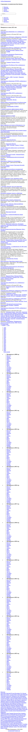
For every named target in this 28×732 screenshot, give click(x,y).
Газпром (15, 42)
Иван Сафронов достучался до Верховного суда (13, 125)
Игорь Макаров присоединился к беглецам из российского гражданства (12, 267)
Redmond (11, 726)
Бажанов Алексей (17, 313)
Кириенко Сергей (10, 286)
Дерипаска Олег (15, 696)
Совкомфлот (18, 296)
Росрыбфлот (19, 722)
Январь (8, 357)
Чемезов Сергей (5, 701)
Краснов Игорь (14, 709)
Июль (8, 365)
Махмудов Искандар (18, 704)
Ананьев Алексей (20, 708)
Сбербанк (16, 305)
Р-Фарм (22, 145)
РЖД (7, 288)
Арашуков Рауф (8, 313)
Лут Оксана (23, 693)
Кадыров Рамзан (5, 702)
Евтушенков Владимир (16, 70)
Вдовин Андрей (17, 85)
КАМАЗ (16, 106)
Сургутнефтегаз (5, 45)
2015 (5, 335)
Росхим (11, 725)
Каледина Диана (10, 58)
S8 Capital (19, 726)
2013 (5, 333)
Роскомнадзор (10, 258)
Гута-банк (24, 724)
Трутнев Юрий (19, 286)
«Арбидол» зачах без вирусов (8, 139)
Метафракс (15, 725)
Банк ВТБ (9, 42)
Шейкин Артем (19, 50)
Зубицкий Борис (20, 154)
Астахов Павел (13, 694)
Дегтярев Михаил (5, 70)
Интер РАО (9, 99)
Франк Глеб (4, 708)
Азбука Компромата (6, 1)
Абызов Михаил (10, 69)
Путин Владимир (15, 74)
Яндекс (15, 99)
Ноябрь (8, 370)
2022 (5, 345)
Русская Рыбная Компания (7, 721)
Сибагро (11, 724)
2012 (5, 331)
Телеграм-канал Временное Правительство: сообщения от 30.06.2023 (12, 55)
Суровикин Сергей (16, 59)
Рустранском (17, 721)
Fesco (7, 77)
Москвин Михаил (10, 97)
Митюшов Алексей (20, 316)
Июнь (8, 363)
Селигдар (21, 725)
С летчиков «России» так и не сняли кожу (11, 186)
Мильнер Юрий (18, 240)
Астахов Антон (12, 710)
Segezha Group (15, 41)
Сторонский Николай (11, 241)
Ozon (7, 713)
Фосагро (11, 45)
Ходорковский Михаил (15, 702)
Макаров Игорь (10, 240)
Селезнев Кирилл (20, 318)
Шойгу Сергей (4, 226)
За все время (7, 352)
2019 (5, 341)
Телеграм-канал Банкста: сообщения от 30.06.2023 (13, 47)
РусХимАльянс (4, 324)
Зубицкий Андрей (10, 154)
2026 (5, 350)
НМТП (24, 42)
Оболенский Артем (6, 317)
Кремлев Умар (4, 710)
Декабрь (9, 371)
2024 (5, 347)
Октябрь (9, 369)
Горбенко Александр (21, 706)
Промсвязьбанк (4, 305)
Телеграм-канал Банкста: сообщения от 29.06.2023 (13, 298)
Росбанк (11, 305)
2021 (5, 343)
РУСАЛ (12, 43)
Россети (21, 717)
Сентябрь (9, 367)
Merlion (24, 726)
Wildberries (3, 713)
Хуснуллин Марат (11, 89)
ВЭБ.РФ (13, 714)
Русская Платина (21, 716)
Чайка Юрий (18, 698)
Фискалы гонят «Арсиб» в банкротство (11, 199)
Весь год (9, 355)
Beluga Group (9, 294)
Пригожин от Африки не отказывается (10, 161)
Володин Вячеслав (19, 69)
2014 (5, 334)
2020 (5, 342)
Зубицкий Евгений (5, 155)
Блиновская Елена (21, 710)
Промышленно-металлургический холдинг (11, 322)
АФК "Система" (14, 77)
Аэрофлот (24, 294)
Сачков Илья (18, 86)
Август (8, 366)
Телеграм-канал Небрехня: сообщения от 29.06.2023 (14, 290)
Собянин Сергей (22, 39)
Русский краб (12, 722)
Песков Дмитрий (22, 135)
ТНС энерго (11, 718)
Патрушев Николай (22, 694)
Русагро (3, 78)
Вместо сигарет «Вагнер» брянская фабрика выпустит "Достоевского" (12, 204)
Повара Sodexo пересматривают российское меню (13, 102)
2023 (5, 346)
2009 (5, 327)
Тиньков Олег (21, 241)
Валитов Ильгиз (18, 697)
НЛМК (19, 42)
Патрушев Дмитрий (20, 73)
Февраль (9, 358)
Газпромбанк (9, 321)
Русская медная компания (9, 716)
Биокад (17, 145)
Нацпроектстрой (5, 724)
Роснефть (8, 244)
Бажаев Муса (9, 85)
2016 (5, 337)
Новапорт (21, 77)
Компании (6, 8)
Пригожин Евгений (6, 59)
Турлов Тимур (4, 242)
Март (8, 359)
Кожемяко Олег (4, 71)
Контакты (6, 11)
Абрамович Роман (10, 312)
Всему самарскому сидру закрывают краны (12, 178)
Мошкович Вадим (9, 73)
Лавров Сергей (13, 71)
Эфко (6, 78)
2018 (5, 339)
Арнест (15, 726)
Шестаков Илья (9, 704)
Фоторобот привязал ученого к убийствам (11, 193)
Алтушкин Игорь (13, 701)
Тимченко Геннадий (10, 87)
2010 (5, 329)
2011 (5, 330)
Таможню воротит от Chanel (8, 115)
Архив (5, 9)
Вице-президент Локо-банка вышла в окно (11, 261)
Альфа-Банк (4, 42)
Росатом (13, 62)
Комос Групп (4, 728)
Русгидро (17, 43)
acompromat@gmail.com (14, 730)
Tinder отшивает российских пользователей (12, 169)
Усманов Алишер (9, 278)
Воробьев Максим (5, 705)
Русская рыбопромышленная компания (13, 720)
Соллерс (22, 43)
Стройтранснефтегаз (6, 717)
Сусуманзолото (4, 725)
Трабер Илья (7, 709)
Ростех (18, 62)
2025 (5, 349)
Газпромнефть (10, 106)
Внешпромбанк (5, 722)
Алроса (21, 41)
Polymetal (8, 41)
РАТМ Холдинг (18, 724)
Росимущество (19, 714)
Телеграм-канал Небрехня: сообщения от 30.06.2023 (14, 37)
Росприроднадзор (5, 43)
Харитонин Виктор (11, 143)
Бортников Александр (11, 223)
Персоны (6, 7)
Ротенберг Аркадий (10, 318)
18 (8, 325)
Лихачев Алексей (10, 706)
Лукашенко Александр (11, 39)
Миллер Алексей (10, 316)
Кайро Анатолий (23, 709)
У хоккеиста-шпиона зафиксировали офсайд (12, 109)
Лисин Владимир (10, 50)
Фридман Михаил (5, 320)
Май (8, 362)
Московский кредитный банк (14, 304)
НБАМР (6, 726)
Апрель (8, 361)
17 (7, 325)
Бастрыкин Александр (20, 700)
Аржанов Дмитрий (15, 705)
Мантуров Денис (19, 58)
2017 (5, 338)
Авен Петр (18, 312)
